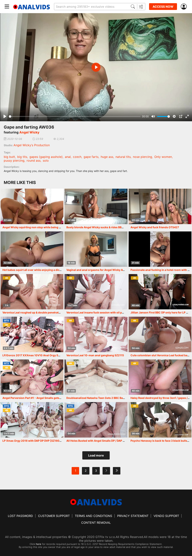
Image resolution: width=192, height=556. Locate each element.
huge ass (107, 157)
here (38, 543)
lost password (20, 516)
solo (46, 160)
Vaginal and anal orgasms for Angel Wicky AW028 (98, 269)
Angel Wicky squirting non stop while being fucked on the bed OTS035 (47, 227)
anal (68, 157)
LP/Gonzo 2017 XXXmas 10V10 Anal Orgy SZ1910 (34, 355)
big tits (22, 157)
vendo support (166, 516)
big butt (9, 157)
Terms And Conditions (93, 516)
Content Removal (96, 522)
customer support (54, 516)
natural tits (123, 157)
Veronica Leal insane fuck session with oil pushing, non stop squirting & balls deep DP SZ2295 (126, 312)
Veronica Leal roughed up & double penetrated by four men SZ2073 (45, 312)
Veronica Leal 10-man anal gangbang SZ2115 (95, 355)
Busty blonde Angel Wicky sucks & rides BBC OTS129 (100, 227)
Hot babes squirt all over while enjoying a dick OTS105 (37, 269)
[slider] (75, 116)
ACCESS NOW (163, 6)
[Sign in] (184, 6)
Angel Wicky (29, 132)
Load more (96, 455)
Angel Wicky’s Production (32, 145)
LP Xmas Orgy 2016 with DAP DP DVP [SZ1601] (32, 440)
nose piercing (142, 157)
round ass (33, 160)
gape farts (91, 157)
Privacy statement (132, 516)
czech (77, 157)
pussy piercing (14, 160)
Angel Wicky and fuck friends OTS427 (154, 227)
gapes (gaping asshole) (46, 157)
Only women (163, 157)
